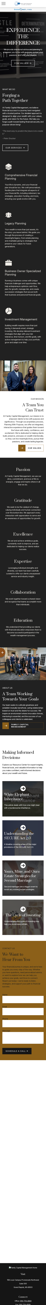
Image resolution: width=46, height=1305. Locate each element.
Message (6, 1031)
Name (4, 994)
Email (4, 1007)
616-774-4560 (25, 1301)
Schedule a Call (16, 1051)
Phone (5, 1019)
